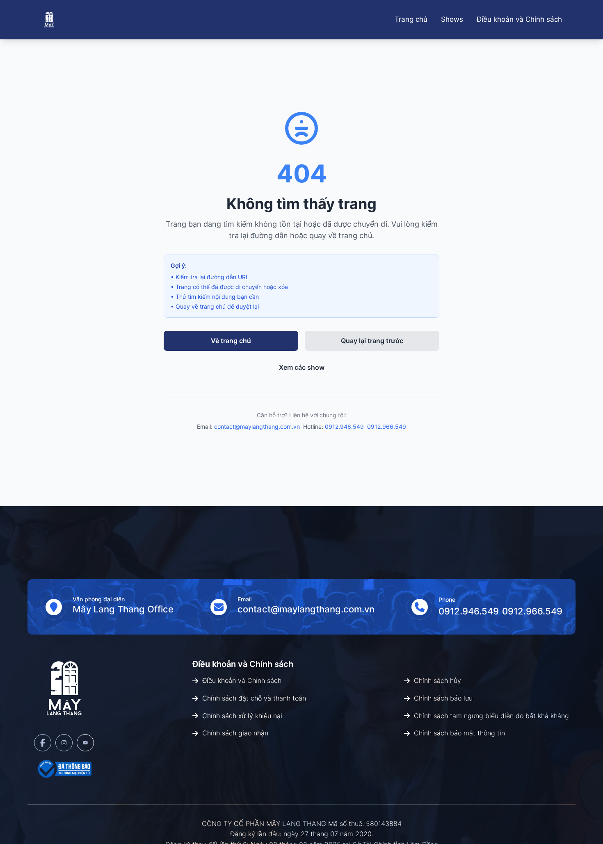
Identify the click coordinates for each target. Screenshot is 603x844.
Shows (452, 19)
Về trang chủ (231, 341)
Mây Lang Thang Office (123, 609)
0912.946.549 (344, 426)
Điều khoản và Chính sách (519, 19)
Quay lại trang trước (372, 341)
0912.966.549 (386, 426)
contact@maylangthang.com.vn (257, 426)
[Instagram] (64, 742)
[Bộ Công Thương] (64, 768)
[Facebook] (42, 742)
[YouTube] (85, 742)
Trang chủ (411, 19)
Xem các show (301, 367)
